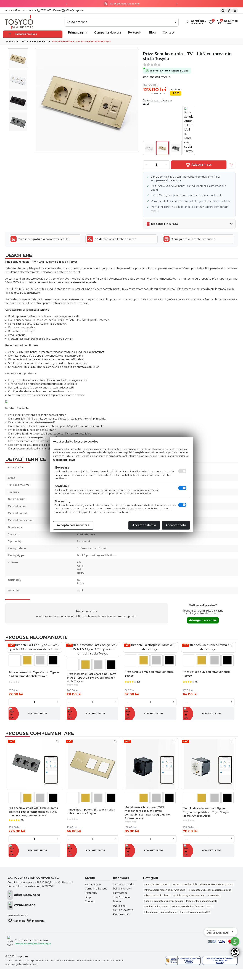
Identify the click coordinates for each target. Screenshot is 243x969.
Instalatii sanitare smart (156, 906)
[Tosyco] (19, 22)
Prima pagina (77, 32)
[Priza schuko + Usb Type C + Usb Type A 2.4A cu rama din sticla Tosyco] (34, 647)
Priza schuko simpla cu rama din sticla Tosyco (149, 673)
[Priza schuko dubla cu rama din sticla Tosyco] (208, 647)
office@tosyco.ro (74, 10)
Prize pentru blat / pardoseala (201, 901)
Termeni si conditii (123, 884)
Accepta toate (176, 525)
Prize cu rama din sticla (36, 41)
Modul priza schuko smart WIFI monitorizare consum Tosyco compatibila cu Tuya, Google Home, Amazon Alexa (147, 813)
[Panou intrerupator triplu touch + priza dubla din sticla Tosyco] (92, 764)
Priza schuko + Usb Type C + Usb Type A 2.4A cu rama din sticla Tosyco (34, 674)
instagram (38, 920)
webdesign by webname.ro (21, 964)
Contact (168, 32)
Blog (152, 32)
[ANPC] (183, 960)
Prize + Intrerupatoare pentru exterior (163, 901)
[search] (175, 22)
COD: (146, 77)
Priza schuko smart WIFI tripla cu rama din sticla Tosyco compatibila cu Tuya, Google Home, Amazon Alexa (33, 811)
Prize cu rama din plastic (157, 895)
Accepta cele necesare (73, 525)
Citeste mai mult (64, 459)
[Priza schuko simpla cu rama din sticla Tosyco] (150, 647)
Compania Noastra (107, 32)
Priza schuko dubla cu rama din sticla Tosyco (207, 673)
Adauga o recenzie (203, 620)
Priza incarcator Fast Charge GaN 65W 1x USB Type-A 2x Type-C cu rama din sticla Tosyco (91, 677)
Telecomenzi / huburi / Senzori (188, 906)
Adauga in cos (202, 164)
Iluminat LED (213, 895)
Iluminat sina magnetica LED (195, 912)
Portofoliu (135, 32)
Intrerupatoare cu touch (156, 884)
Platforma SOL (122, 914)
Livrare (117, 901)
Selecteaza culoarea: (157, 100)
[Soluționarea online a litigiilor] (220, 960)
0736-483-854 (48, 10)
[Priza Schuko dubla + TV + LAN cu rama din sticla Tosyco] (87, 100)
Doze (210, 906)
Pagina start (13, 41)
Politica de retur (122, 888)
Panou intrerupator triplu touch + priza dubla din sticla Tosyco (91, 811)
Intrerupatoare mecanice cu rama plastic (210, 890)
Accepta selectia (144, 525)
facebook (19, 920)
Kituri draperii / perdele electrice (160, 912)
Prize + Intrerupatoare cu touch (216, 884)
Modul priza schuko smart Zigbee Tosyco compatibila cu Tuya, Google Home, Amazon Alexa (206, 812)
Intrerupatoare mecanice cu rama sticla (164, 890)
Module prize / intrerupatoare (188, 895)
